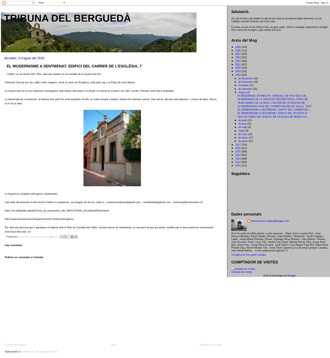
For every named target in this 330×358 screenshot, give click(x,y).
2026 (238, 47)
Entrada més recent (16, 344)
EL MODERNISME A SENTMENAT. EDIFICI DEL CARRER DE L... (275, 109)
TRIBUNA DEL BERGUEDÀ (67, 18)
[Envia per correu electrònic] (61, 237)
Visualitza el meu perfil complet (248, 254)
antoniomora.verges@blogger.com (270, 220)
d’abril (242, 130)
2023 (238, 57)
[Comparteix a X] (69, 237)
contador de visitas (241, 272)
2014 (238, 155)
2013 (238, 158)
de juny (242, 123)
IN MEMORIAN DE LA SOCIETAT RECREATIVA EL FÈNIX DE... (274, 99)
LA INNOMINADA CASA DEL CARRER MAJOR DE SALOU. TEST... (276, 106)
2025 (238, 50)
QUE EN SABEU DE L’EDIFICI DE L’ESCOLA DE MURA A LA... (273, 116)
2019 (238, 71)
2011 (238, 165)
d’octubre (243, 85)
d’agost (242, 92)
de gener (243, 141)
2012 (238, 162)
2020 (238, 67)
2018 (238, 75)
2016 (238, 148)
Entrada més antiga (210, 344)
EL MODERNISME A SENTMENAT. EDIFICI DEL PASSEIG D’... (274, 113)
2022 (238, 61)
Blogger (291, 275)
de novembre (245, 81)
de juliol (242, 120)
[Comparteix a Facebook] (72, 237)
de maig (243, 127)
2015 (238, 151)
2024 (238, 54)
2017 (238, 144)
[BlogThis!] (65, 237)
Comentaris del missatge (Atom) (40, 351)
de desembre (245, 78)
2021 (238, 64)
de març (243, 134)
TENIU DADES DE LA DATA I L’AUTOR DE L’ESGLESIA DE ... (273, 102)
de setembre (245, 88)
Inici (113, 344)
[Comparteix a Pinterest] (76, 237)
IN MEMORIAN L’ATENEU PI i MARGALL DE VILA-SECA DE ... (273, 95)
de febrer (243, 137)
